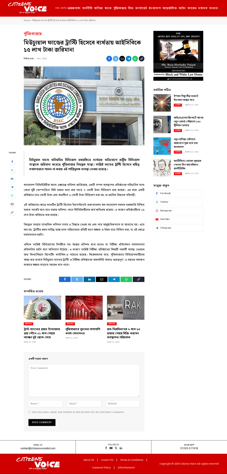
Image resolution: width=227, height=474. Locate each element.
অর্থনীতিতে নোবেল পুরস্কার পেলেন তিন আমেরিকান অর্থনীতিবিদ (187, 165)
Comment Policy (101, 468)
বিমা (131, 8)
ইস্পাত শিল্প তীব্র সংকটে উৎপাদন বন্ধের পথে (186, 98)
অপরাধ (192, 8)
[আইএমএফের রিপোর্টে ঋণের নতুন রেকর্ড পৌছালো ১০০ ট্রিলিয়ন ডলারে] (162, 124)
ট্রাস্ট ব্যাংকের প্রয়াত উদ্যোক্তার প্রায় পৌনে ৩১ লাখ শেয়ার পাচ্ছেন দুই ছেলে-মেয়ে (42, 333)
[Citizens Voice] (27, 8)
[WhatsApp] (12, 195)
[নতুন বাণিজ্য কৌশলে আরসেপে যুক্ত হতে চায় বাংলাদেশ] (162, 146)
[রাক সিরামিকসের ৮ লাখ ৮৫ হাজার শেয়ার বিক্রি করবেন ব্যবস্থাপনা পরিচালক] (125, 308)
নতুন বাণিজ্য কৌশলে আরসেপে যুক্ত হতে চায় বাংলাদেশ (186, 143)
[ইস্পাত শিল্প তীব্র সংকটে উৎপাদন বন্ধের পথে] (162, 103)
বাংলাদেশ (155, 8)
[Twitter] (12, 170)
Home (27, 20)
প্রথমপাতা (74, 8)
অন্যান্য (213, 8)
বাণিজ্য (98, 8)
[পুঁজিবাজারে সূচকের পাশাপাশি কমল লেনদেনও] (84, 308)
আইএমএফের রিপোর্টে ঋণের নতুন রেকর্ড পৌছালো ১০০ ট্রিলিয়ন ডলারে (188, 122)
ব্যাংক (108, 8)
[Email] (12, 204)
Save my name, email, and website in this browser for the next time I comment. (78, 412)
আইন (182, 8)
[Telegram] (12, 187)
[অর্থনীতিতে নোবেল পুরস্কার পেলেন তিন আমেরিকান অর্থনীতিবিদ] (162, 167)
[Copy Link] (141, 58)
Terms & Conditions (131, 460)
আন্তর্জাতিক (170, 8)
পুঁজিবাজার (120, 8)
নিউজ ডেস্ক (29, 58)
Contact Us (107, 460)
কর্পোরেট (141, 8)
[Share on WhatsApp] (135, 58)
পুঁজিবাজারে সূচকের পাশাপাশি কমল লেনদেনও (82, 331)
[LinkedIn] (12, 178)
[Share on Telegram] (128, 58)
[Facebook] (12, 161)
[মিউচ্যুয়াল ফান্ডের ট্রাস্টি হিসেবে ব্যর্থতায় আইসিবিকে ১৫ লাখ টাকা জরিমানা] (84, 105)
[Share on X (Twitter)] (115, 58)
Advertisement (126, 468)
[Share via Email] (122, 58)
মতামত (203, 8)
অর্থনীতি (87, 8)
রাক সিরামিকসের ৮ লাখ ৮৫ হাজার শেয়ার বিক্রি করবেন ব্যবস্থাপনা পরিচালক (123, 333)
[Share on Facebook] (109, 58)
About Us (88, 460)
